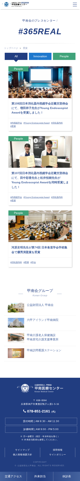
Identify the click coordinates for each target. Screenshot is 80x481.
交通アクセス (13, 476)
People (64, 56)
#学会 (33, 262)
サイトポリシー (57, 454)
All (16, 56)
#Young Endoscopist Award (37, 123)
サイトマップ (22, 450)
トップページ (11, 48)
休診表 (66, 476)
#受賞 (13, 126)
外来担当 (40, 476)
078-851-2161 (41, 411)
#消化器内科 (57, 123)
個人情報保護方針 (22, 454)
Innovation (40, 56)
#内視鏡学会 (16, 123)
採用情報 (58, 450)
